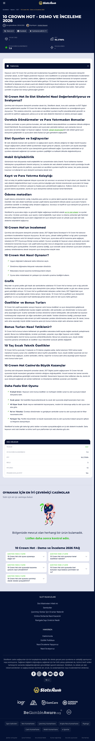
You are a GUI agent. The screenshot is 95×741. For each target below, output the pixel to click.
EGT (86, 447)
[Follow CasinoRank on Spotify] (55, 674)
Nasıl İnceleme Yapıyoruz (47, 644)
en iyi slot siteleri (71, 212)
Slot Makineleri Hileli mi (47, 603)
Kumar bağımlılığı (55, 738)
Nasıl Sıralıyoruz (47, 648)
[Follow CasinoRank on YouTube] (50, 674)
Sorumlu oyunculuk (71, 738)
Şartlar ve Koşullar (11, 738)
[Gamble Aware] (42, 712)
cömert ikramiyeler (56, 130)
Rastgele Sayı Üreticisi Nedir (47, 620)
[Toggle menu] (4, 3)
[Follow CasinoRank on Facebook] (33, 674)
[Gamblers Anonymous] (33, 702)
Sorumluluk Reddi (40, 738)
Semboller (47, 607)
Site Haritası (84, 738)
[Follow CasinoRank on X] (44, 674)
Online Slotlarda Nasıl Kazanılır (47, 616)
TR (46, 680)
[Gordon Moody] (69, 702)
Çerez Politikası (25, 738)
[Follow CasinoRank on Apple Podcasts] (61, 674)
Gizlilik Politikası (47, 640)
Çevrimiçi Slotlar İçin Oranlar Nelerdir (47, 612)
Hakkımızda (47, 636)
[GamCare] (49, 702)
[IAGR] (21, 702)
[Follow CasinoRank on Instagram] (38, 674)
